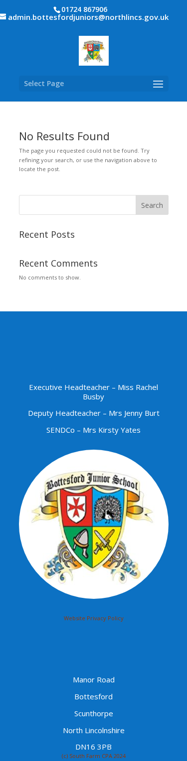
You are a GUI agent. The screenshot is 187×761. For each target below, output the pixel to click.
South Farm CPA (90, 756)
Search (152, 205)
